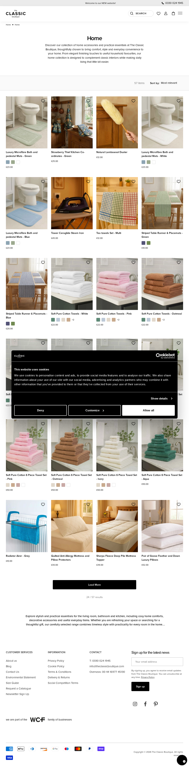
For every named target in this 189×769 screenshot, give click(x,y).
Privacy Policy (56, 661)
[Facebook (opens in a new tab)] (145, 704)
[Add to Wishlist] (43, 100)
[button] (180, 13)
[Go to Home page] (16, 14)
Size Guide (12, 683)
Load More (94, 585)
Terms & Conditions (59, 672)
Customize (92, 410)
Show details (159, 398)
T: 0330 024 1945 (100, 661)
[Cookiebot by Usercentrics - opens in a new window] (158, 356)
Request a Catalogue (18, 688)
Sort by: (154, 83)
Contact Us (12, 672)
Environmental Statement (21, 677)
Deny (40, 410)
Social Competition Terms (63, 683)
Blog (8, 666)
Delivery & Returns (59, 677)
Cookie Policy (56, 666)
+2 (73, 319)
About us (11, 661)
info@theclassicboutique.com (107, 666)
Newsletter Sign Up (17, 694)
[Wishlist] (158, 13)
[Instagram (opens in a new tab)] (135, 704)
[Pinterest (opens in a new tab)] (155, 704)
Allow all (148, 410)
